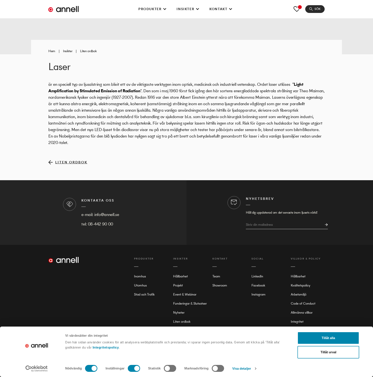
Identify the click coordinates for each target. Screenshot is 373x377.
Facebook (258, 285)
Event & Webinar (184, 294)
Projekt (178, 285)
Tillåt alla (328, 338)
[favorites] (297, 9)
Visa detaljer (241, 368)
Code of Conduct (303, 303)
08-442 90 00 (100, 224)
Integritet (297, 321)
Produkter (149, 9)
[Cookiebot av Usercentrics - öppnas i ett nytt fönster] (36, 368)
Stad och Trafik (144, 294)
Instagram (258, 294)
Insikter (185, 9)
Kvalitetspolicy (300, 285)
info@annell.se (106, 214)
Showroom (219, 285)
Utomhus (140, 285)
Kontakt (218, 9)
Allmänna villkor (302, 312)
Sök (318, 9)
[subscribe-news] (325, 224)
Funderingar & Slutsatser (190, 303)
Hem (51, 51)
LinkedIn (257, 276)
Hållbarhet (180, 276)
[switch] (134, 368)
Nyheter (179, 312)
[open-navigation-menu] (164, 9)
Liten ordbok (88, 51)
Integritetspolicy (106, 347)
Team (216, 276)
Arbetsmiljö (298, 294)
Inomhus (140, 276)
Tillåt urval (328, 352)
